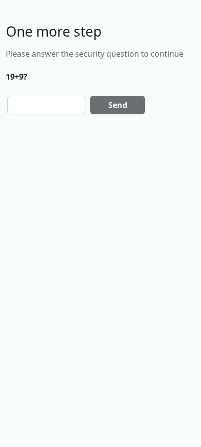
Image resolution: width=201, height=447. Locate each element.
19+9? (16, 76)
